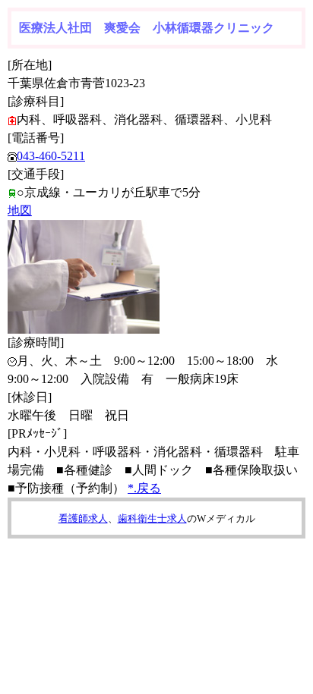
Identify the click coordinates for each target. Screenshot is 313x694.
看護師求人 (83, 518)
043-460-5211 (51, 155)
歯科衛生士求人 (152, 518)
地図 (20, 210)
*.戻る (144, 488)
